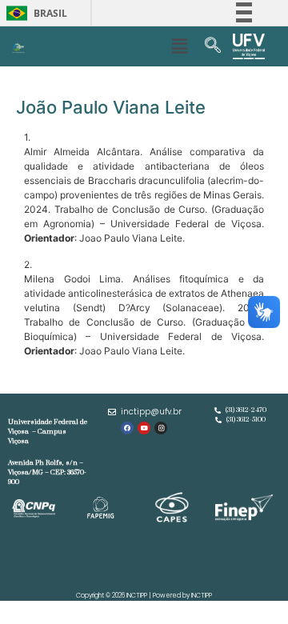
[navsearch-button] (213, 46)
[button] (179, 46)
